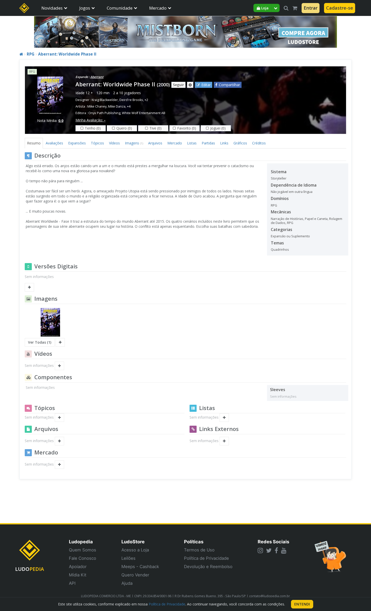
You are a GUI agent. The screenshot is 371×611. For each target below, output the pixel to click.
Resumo (34, 143)
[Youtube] (283, 550)
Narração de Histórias (287, 219)
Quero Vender (135, 574)
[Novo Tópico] (59, 417)
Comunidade (119, 8)
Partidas (208, 143)
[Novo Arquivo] (59, 441)
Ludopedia (81, 541)
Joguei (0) (218, 128)
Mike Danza (116, 106)
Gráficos (240, 143)
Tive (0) (155, 128)
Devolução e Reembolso (208, 566)
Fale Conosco (82, 558)
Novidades (52, 8)
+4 (128, 106)
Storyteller (278, 178)
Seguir (178, 84)
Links (224, 143)
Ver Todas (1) (39, 342)
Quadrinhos (280, 249)
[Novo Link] (224, 441)
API (72, 583)
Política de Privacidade (206, 558)
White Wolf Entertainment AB (143, 113)
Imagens (134, 143)
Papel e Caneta (316, 219)
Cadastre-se (339, 8)
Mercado (158, 8)
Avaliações (54, 143)
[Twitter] (269, 550)
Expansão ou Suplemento (290, 236)
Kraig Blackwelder (105, 100)
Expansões (77, 143)
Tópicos (97, 143)
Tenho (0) (93, 128)
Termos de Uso (199, 549)
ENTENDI (302, 604)
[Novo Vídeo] (59, 366)
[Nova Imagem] (60, 342)
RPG (30, 54)
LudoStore (133, 541)
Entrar (310, 8)
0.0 (60, 120)
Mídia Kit (77, 574)
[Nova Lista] (224, 417)
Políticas (193, 541)
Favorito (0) (186, 128)
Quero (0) (124, 128)
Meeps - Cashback (140, 566)
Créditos (259, 143)
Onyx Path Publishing (104, 113)
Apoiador (78, 566)
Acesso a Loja (135, 549)
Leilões (128, 558)
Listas (192, 143)
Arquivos (155, 143)
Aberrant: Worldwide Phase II (67, 54)
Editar (206, 84)
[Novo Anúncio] (59, 464)
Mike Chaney (97, 106)
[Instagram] (260, 550)
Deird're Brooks (131, 100)
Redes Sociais (273, 541)
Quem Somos (82, 549)
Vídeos (114, 143)
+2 (146, 100)
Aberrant (96, 77)
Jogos (84, 8)
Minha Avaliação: (90, 120)
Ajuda (126, 583)
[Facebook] (276, 550)
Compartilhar (229, 84)
